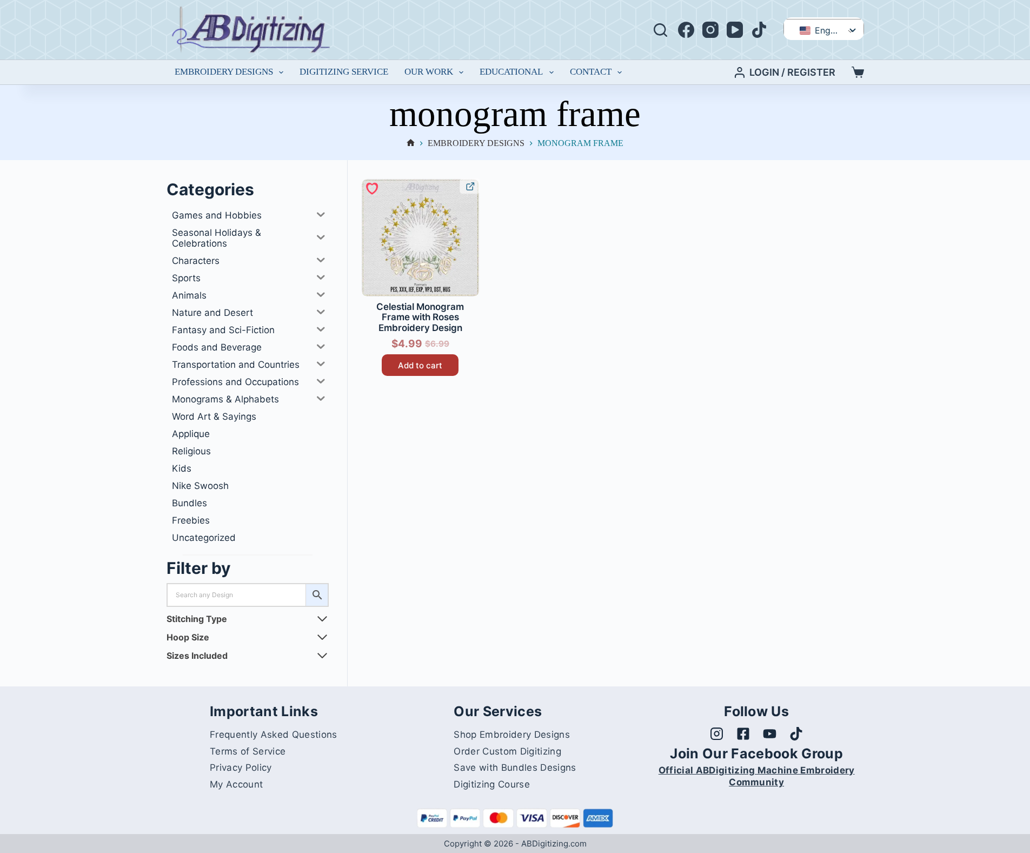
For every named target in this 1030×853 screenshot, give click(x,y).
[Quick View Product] (470, 186)
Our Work (428, 72)
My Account (236, 784)
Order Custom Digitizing (507, 751)
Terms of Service (247, 751)
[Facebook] (686, 30)
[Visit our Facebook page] (743, 734)
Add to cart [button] (420, 365)
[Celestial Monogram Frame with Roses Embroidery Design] (420, 237)
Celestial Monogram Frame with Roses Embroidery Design (420, 317)
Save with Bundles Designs (515, 767)
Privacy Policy (240, 767)
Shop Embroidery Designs (511, 734)
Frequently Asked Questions (273, 734)
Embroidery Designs (224, 72)
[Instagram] (710, 30)
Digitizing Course (491, 784)
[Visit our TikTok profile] (796, 734)
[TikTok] (759, 30)
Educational (511, 72)
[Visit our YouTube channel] (770, 734)
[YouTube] (735, 30)
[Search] (660, 30)
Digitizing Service (344, 72)
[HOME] (411, 144)
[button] (371, 187)
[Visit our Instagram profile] (717, 734)
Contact (591, 72)
